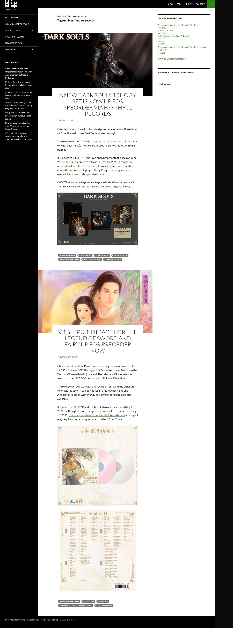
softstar (103, 601)
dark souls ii (102, 255)
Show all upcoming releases (172, 58)
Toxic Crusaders (166, 30)
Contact (200, 4)
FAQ (179, 4)
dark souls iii (120, 255)
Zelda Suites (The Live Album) (173, 35)
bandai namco (67, 255)
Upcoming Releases (14, 37)
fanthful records (69, 259)
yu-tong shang (104, 605)
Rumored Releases (14, 43)
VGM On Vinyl (11, 17)
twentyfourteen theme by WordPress (21, 619)
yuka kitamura (113, 259)
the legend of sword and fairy (76, 605)
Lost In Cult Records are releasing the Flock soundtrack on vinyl (19, 95)
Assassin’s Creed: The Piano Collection (178, 25)
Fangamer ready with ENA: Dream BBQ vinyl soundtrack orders (18, 115)
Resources (10, 49)
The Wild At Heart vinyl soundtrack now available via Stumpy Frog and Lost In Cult (18, 105)
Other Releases (12, 30)
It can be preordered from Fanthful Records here (97, 415)
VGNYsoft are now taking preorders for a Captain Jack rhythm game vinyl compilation (19, 136)
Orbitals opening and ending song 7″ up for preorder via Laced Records (17, 126)
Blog (170, 4)
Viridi (161, 41)
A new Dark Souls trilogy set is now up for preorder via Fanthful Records (97, 104)
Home (60, 16)
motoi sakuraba (91, 259)
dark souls (85, 255)
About (188, 4)
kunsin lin (88, 601)
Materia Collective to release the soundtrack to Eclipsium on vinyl (19, 85)
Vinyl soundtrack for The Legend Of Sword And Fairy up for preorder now (97, 341)
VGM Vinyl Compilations (17, 24)
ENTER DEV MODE (84, 619)
